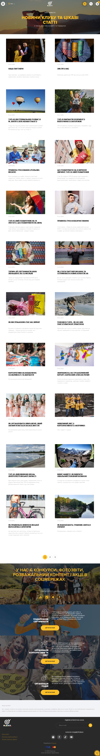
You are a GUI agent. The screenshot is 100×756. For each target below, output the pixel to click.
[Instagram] (53, 597)
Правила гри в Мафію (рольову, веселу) (24, 171)
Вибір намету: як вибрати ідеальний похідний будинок (72, 475)
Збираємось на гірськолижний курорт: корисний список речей (73, 374)
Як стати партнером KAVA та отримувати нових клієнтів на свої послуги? (72, 272)
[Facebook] (59, 597)
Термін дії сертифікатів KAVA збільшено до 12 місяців (22, 272)
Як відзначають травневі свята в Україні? (74, 526)
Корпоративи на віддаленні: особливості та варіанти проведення (22, 374)
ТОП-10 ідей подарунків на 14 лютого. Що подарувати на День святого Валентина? (25, 222)
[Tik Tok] (46, 597)
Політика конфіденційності (10, 737)
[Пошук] (91, 3)
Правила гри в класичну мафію (73, 221)
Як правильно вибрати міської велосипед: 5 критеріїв (23, 526)
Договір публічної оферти (9, 739)
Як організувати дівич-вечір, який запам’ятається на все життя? (25, 424)
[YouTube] (40, 597)
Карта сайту (5, 734)
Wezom (54, 743)
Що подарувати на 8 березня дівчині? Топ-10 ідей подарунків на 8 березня (73, 171)
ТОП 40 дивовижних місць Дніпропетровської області (22, 475)
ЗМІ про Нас (63, 69)
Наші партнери (15, 69)
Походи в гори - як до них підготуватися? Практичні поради (70, 323)
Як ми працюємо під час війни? (24, 322)
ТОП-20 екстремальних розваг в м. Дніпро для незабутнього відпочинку (24, 120)
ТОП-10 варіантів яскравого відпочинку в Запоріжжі (71, 120)
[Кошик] (97, 3)
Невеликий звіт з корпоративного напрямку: (71, 424)
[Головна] (50, 3)
